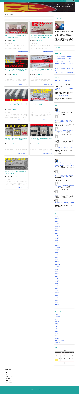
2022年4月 (57, 297)
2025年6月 (57, 233)
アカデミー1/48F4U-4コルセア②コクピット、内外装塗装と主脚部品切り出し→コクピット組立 (64, 63)
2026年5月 (57, 218)
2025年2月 (57, 240)
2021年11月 (57, 305)
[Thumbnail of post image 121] (16, 95)
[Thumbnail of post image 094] (16, 61)
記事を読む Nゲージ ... (23, 51)
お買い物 (57, 321)
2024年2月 (57, 261)
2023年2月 (57, 280)
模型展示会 (57, 338)
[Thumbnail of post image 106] (16, 28)
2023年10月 (57, 266)
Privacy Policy (8, 380)
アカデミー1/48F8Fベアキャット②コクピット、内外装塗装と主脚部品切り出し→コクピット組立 (64, 58)
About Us (8, 374)
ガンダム (57, 324)
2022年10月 (57, 287)
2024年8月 (57, 250)
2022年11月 (57, 285)
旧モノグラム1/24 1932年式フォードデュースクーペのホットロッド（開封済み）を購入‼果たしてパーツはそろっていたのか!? (64, 120)
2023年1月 (57, 281)
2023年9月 (57, 268)
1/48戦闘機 (57, 316)
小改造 (56, 331)
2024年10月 (57, 247)
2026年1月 (57, 221)
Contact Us (8, 378)
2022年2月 (57, 300)
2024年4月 (57, 257)
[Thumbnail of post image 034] (41, 95)
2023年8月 (57, 269)
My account (8, 372)
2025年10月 (57, 226)
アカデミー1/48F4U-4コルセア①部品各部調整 (64, 72)
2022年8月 (57, 290)
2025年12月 (57, 223)
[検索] (74, 1)
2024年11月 (57, 245)
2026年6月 (57, 216)
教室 (56, 335)
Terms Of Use (9, 382)
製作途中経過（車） (59, 342)
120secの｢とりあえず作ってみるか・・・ (63, 81)
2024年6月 (57, 254)
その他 (56, 323)
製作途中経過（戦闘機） (60, 340)
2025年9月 (57, 228)
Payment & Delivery (10, 376)
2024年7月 (57, 252)
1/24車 (56, 314)
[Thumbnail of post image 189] (41, 28)
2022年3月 (57, 299)
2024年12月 (57, 244)
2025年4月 (57, 237)
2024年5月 (57, 256)
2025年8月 (57, 230)
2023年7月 (57, 271)
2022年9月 (57, 288)
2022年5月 (57, 295)
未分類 (56, 337)
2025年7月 (57, 232)
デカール (57, 326)
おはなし (57, 319)
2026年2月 (57, 219)
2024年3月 (57, 259)
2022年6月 (57, 293)
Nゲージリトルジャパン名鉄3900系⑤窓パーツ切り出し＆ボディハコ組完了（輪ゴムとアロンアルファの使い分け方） (16, 104)
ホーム (7, 14)
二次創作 (57, 330)
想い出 (56, 333)
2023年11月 (57, 264)
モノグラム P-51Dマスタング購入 (61, 67)
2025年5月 (57, 235)
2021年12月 (57, 304)
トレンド (57, 328)
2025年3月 (57, 238)
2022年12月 (57, 283)
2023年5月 (57, 275)
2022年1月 (57, 302)
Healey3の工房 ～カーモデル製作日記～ (64, 89)
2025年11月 (57, 225)
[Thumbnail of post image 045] (16, 164)
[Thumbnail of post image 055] (41, 130)
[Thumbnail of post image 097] (16, 130)
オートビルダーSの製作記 (61, 96)
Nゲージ (15, 40)
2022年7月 (57, 292)
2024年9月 (57, 249)
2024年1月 (57, 262)
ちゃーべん (58, 111)
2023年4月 (57, 276)
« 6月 (60, 363)
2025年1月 (57, 242)
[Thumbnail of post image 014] (41, 61)
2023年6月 (57, 273)
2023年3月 (57, 278)
